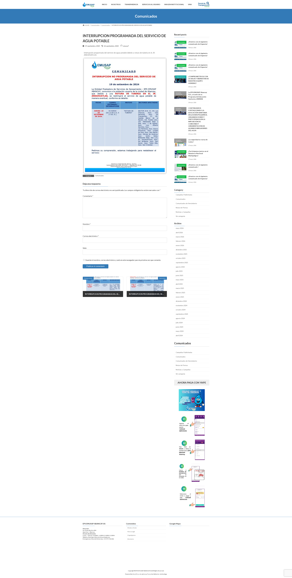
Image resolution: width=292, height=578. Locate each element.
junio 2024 (179, 327)
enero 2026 (180, 245)
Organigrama (131, 535)
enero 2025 (180, 297)
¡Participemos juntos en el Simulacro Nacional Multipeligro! (198, 153)
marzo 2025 (180, 288)
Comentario (88, 196)
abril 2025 (179, 284)
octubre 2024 (180, 310)
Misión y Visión (132, 528)
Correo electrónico (91, 236)
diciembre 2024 (181, 301)
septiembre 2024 (182, 314)
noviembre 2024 (181, 305)
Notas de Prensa (182, 208)
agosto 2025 (180, 267)
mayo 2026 (180, 228)
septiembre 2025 (182, 262)
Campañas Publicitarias (184, 195)
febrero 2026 (180, 241)
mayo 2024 (180, 331)
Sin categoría (180, 216)
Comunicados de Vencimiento (186, 203)
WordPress (136, 574)
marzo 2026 (180, 237)
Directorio (130, 539)
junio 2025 (179, 275)
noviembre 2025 (181, 254)
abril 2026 (179, 232)
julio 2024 (179, 323)
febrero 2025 (180, 293)
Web (85, 248)
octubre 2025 (180, 258)
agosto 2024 (180, 318)
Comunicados (99, 175)
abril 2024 (179, 335)
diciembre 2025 (181, 250)
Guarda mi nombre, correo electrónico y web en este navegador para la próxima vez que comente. (123, 260)
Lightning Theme (146, 574)
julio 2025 (179, 271)
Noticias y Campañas (183, 212)
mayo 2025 (180, 280)
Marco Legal (131, 531)
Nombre (87, 224)
